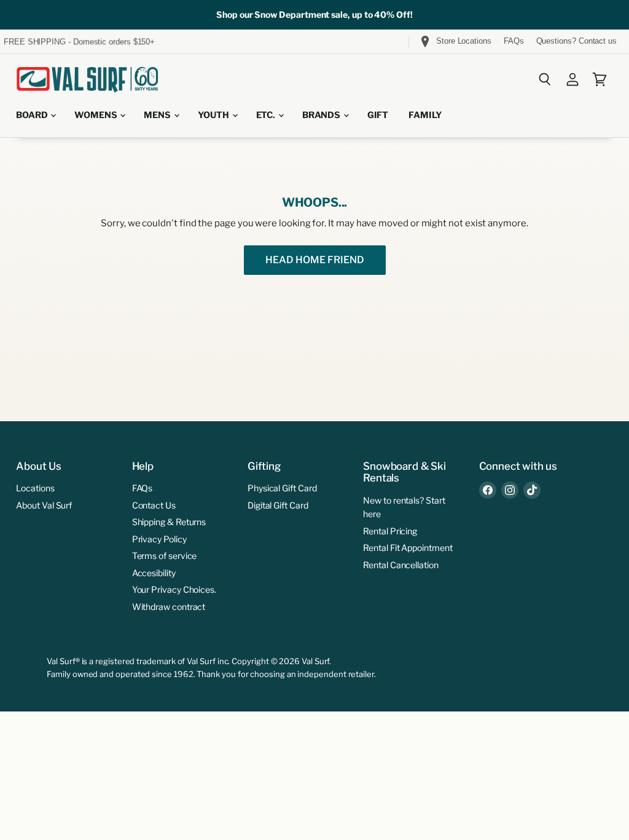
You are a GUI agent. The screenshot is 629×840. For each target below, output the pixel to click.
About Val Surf (44, 505)
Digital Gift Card (278, 505)
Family (425, 115)
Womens (96, 115)
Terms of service (164, 555)
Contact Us (154, 505)
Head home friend (314, 260)
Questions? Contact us (576, 41)
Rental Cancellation (401, 565)
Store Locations (463, 41)
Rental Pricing (390, 531)
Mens (158, 115)
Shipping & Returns (169, 522)
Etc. (266, 115)
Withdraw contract (169, 606)
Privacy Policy (159, 539)
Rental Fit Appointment (407, 547)
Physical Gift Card (282, 488)
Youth (214, 115)
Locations (35, 488)
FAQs (514, 41)
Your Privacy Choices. (174, 589)
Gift (377, 115)
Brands (322, 115)
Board (32, 115)
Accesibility (154, 573)
